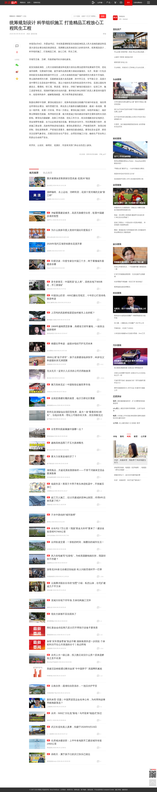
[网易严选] (109, 2)
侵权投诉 (125, 790)
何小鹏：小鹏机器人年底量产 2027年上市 (129, 323)
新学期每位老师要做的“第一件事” (126, 485)
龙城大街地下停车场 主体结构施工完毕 (71, 600)
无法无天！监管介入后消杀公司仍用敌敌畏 (69, 371)
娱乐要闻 (117, 244)
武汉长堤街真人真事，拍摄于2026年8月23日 (74, 727)
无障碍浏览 (36, 2)
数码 (122, 436)
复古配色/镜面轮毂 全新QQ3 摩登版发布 (128, 368)
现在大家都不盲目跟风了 (63, 614)
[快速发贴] (17, 46)
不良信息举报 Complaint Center (104, 790)
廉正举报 (118, 790)
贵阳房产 (117, 29)
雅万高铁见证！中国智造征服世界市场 (70, 384)
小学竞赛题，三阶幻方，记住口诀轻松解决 (129, 467)
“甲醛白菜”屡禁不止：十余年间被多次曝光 (129, 168)
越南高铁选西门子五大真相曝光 (67, 443)
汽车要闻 (117, 345)
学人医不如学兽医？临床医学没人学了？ (128, 473)
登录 (128, 2)
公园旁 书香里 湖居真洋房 (123, 57)
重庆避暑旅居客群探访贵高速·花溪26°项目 (68, 178)
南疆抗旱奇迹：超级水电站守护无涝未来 (72, 343)
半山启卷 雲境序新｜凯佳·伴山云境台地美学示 (130, 52)
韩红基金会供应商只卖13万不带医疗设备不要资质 (72, 627)
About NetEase (54, 790)
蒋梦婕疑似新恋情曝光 (122, 287)
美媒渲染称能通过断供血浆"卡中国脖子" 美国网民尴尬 (74, 668)
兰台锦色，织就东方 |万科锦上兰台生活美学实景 (130, 67)
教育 (136, 436)
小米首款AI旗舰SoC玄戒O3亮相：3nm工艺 (129, 333)
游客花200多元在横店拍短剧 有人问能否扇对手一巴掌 (74, 569)
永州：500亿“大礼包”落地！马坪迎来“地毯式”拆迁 (76, 713)
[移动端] (93, 2)
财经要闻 (117, 138)
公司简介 (63, 790)
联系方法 (70, 790)
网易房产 (19, 16)
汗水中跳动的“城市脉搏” (63, 514)
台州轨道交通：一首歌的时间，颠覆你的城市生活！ (77, 542)
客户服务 (83, 790)
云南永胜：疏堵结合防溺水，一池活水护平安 (74, 686)
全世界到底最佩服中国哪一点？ (67, 429)
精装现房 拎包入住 (120, 62)
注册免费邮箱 (138, 2)
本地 (115, 436)
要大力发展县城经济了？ (63, 456)
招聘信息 (77, 790)
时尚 (129, 436)
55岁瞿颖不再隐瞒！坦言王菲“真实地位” (128, 282)
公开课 (143, 436)
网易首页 (23, 2)
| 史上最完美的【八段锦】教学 (126, 423)
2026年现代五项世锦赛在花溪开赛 (64, 243)
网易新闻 (122, 16)
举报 (104, 34)
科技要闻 (117, 293)
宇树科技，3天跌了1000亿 (123, 328)
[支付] (116, 2)
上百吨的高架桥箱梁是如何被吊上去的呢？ (73, 312)
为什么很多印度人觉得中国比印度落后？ (72, 230)
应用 (28, 2)
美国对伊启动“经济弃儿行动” (124, 174)
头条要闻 (117, 79)
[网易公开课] (100, 2)
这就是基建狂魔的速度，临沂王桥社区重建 (73, 398)
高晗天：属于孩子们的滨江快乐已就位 (70, 754)
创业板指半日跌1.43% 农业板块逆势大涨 (128, 179)
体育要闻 (117, 185)
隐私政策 (90, 790)
